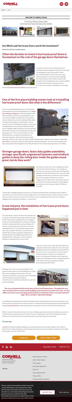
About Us (35, 369)
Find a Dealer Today (48, 338)
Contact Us (23, 338)
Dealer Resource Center (40, 356)
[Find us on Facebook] (3, 347)
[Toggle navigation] (66, 4)
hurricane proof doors (18, 87)
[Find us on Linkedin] (11, 347)
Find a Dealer (37, 363)
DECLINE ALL (64, 392)
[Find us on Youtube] (7, 347)
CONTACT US (64, 347)
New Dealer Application (39, 366)
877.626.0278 (10, 363)
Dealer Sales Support (39, 360)
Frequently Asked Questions (41, 379)
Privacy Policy (37, 376)
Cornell (4, 327)
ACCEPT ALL (47, 392)
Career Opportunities (39, 372)
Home (3, 10)
